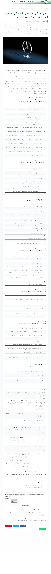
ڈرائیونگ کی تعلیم (21, 2)
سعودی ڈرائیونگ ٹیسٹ (40, 2)
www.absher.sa (21, 475)
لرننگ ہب (13, 2)
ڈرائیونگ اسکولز (30, 2)
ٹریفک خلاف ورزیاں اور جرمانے (17, 8)
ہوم (10, 8)
